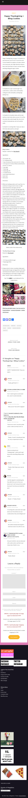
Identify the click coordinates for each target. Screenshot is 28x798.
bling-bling (6, 325)
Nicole (9, 475)
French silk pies (6, 310)
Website (14, 603)
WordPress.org (4, 696)
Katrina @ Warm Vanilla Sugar (16, 389)
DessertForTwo (12, 505)
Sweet (14, 13)
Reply (24, 365)
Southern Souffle (4, 676)
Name (14, 591)
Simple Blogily (22, 795)
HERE (10, 278)
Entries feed (3, 692)
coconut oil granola (15, 310)
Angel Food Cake (14, 342)
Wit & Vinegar (4, 680)
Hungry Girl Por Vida (5, 674)
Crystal (9, 420)
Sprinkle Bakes (4, 678)
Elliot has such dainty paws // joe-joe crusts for (14, 308)
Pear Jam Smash (14, 350)
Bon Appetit (16, 151)
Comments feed (4, 694)
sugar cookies (16, 328)
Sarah (9, 365)
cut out (19, 325)
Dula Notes (3, 672)
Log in (2, 690)
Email (14, 597)
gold (4, 328)
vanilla (5, 330)
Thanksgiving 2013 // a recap (15, 533)
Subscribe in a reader (5, 783)
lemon (9, 328)
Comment (14, 573)
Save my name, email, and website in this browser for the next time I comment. (13, 610)
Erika (8, 446)
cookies (13, 325)
